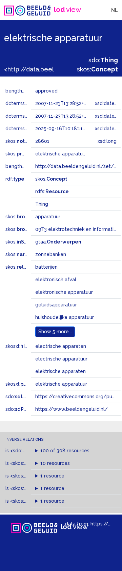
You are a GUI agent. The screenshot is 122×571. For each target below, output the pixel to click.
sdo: (103, 60)
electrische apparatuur (61, 359)
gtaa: (58, 242)
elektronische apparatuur (64, 292)
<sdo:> (24, 450)
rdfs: (52, 191)
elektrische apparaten (60, 371)
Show (55, 331)
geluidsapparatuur (56, 304)
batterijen (46, 267)
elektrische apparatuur (61, 384)
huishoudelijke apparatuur (64, 317)
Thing (41, 204)
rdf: (14, 179)
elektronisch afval (55, 279)
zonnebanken (50, 254)
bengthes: (24, 91)
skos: (97, 69)
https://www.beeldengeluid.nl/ (71, 409)
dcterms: (26, 128)
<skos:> (28, 463)
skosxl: (28, 346)
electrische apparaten (60, 346)
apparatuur (47, 216)
